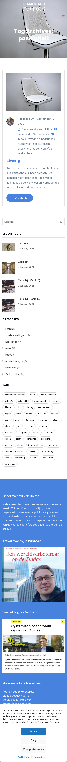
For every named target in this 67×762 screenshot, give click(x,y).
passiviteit (24, 148)
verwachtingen (48, 451)
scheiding (45, 439)
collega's (9, 401)
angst (32, 395)
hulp (6, 420)
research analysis (14, 361)
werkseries (11, 367)
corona (56, 401)
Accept (33, 731)
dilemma (9, 407)
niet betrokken (41, 143)
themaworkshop (35, 445)
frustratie (42, 414)
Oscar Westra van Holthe (37, 129)
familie (29, 414)
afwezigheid (32, 139)
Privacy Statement (39, 757)
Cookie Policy (24, 757)
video (7, 458)
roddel (35, 148)
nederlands (24, 134)
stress (20, 445)
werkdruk (34, 458)
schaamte (31, 439)
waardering (20, 458)
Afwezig (13, 160)
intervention (30, 420)
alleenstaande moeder (15, 395)
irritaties (56, 420)
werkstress (48, 458)
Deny (33, 740)
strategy (8, 445)
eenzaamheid (44, 407)
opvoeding (49, 432)
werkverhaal (25, 153)
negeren (23, 432)
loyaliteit (30, 426)
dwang (30, 407)
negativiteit (24, 143)
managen (43, 426)
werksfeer (46, 148)
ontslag (36, 432)
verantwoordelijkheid (14, 451)
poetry (8, 354)
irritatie (43, 420)
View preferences (33, 749)
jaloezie (8, 426)
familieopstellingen (15, 335)
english (8, 414)
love (19, 426)
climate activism (48, 395)
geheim (54, 414)
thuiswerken (53, 445)
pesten (8, 439)
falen (18, 414)
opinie (8, 348)
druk (20, 407)
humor (16, 420)
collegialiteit (23, 401)
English (9, 329)
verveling (32, 451)
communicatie (40, 401)
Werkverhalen (41, 134)
